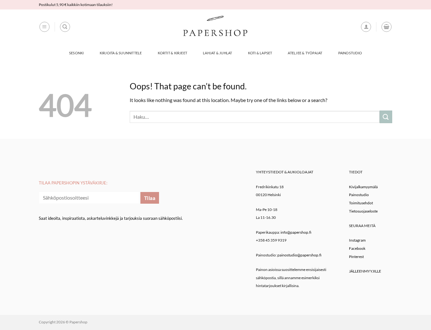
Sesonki (76, 53)
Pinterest (356, 256)
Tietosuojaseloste (363, 211)
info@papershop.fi (295, 232)
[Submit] (386, 117)
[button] (44, 27)
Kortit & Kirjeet (172, 53)
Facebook (357, 248)
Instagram (357, 240)
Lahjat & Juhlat (217, 53)
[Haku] (65, 27)
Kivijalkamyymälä (363, 186)
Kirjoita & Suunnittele (121, 53)
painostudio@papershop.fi (299, 255)
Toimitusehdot (361, 203)
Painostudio (350, 53)
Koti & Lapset (260, 53)
